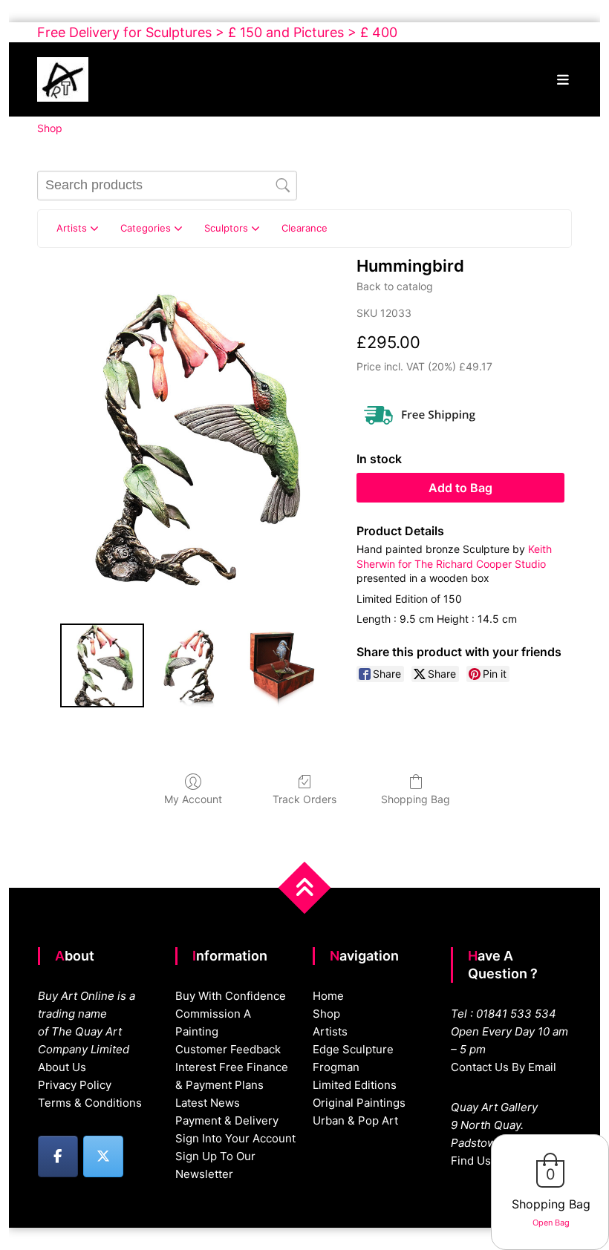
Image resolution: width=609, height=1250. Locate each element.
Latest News (207, 1103)
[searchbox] (167, 185)
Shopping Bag (415, 799)
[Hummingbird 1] (192, 665)
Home (328, 996)
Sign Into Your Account (235, 1138)
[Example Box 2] (282, 665)
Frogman (336, 1067)
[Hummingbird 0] (102, 665)
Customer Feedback (228, 1049)
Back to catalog (394, 286)
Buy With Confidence (230, 996)
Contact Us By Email (503, 1067)
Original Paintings (359, 1103)
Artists (330, 1031)
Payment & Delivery (227, 1120)
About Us (62, 1067)
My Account (193, 799)
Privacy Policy (74, 1085)
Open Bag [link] (551, 1222)
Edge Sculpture (353, 1049)
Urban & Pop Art (355, 1120)
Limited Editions (355, 1085)
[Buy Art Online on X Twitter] (103, 1156)
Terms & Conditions (90, 1103)
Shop (326, 1014)
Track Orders (304, 799)
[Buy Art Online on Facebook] (58, 1156)
